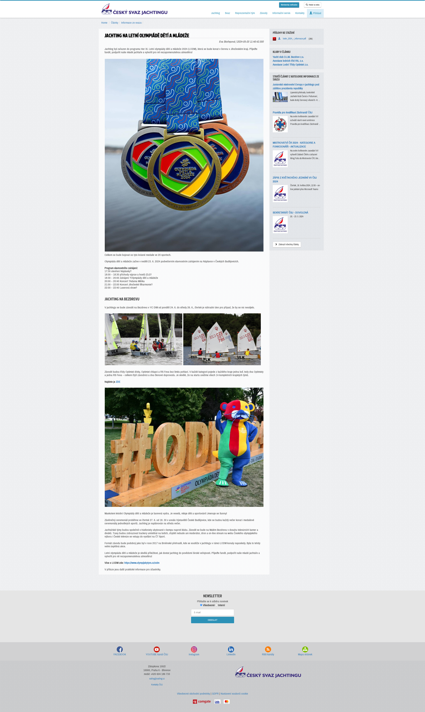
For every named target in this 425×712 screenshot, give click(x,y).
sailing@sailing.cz (157, 678)
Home (104, 22)
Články (114, 22)
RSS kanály (268, 654)
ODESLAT (212, 619)
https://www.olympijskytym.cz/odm (141, 562)
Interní (221, 605)
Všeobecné (208, 605)
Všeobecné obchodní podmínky (193, 693)
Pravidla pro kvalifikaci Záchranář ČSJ (292, 112)
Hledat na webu (314, 5)
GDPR (215, 693)
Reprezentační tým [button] (245, 13)
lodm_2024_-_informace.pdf (293, 38)
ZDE (118, 381)
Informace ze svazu (131, 22)
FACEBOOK (120, 654)
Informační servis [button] (281, 13)
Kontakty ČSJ (157, 684)
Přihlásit (316, 13)
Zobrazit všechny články (288, 244)
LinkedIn (231, 654)
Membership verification (289, 5)
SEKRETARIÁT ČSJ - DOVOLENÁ (290, 212)
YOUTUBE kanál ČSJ (157, 654)
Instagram (194, 654)
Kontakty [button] (299, 13)
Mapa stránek (305, 654)
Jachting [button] (215, 13)
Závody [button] (263, 13)
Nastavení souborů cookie (234, 693)
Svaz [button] (227, 13)
